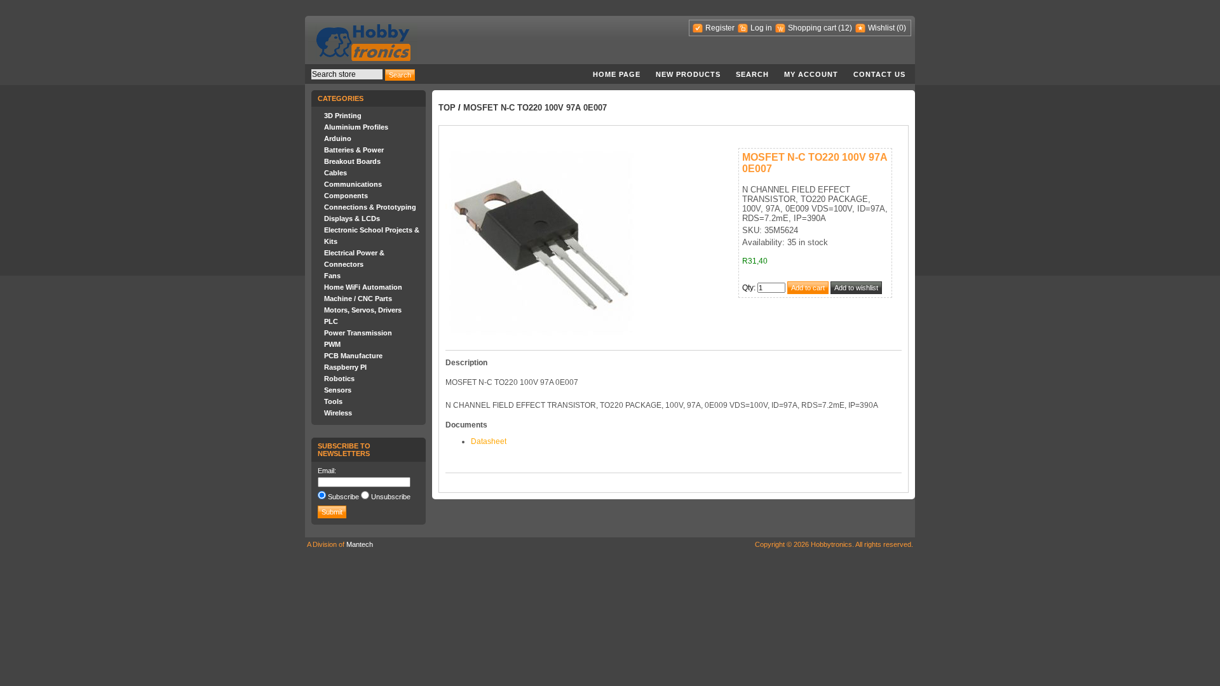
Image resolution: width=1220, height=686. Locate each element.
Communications (353, 184)
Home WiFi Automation (363, 287)
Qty (748, 287)
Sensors (337, 390)
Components (346, 195)
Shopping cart (812, 28)
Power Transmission (358, 333)
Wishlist (881, 28)
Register (720, 28)
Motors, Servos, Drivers (363, 310)
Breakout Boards (352, 161)
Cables (335, 173)
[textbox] (347, 74)
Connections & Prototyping (370, 207)
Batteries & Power (354, 150)
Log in (761, 28)
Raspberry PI (345, 367)
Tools (333, 401)
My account (811, 74)
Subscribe (343, 497)
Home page (616, 74)
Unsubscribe (390, 497)
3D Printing (343, 115)
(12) (845, 28)
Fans (332, 275)
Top (447, 107)
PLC (331, 321)
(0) (901, 28)
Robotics (339, 378)
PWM (332, 344)
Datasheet (488, 441)
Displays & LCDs (352, 218)
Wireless (338, 413)
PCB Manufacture (353, 356)
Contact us (879, 74)
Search (752, 74)
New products (688, 74)
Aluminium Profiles (356, 127)
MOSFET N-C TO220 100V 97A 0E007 (535, 107)
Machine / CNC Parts (358, 298)
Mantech (359, 544)
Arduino (337, 138)
